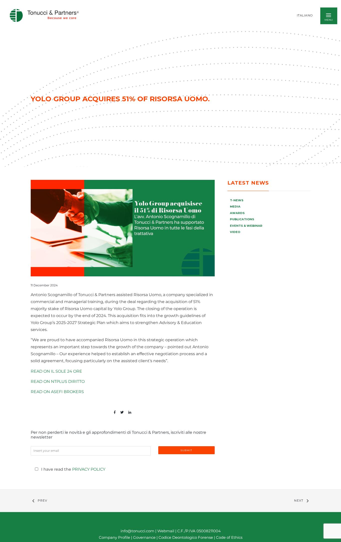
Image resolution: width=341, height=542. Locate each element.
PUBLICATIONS (242, 219)
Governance (145, 537)
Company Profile (114, 537)
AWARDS (237, 213)
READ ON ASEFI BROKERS (57, 391)
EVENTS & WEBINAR (246, 225)
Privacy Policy (88, 469)
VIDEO (235, 232)
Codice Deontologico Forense (186, 537)
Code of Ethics (229, 537)
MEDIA (235, 206)
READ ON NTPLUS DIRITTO (58, 381)
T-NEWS (236, 200)
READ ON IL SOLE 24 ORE (56, 371)
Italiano (305, 15)
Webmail (165, 531)
